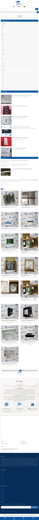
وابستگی (3, 89)
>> (36, 370)
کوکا (2, 61)
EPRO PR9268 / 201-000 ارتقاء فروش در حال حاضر (29, 275)
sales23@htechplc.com (24, 443)
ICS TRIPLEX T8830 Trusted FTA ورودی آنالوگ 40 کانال (21, 127)
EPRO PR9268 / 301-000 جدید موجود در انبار (9, 294)
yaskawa (3, 65)
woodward (3, 81)
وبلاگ (2, 478)
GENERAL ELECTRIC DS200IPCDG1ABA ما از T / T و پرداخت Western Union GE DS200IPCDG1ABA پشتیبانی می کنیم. (29, 341)
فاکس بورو (3, 43)
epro (2, 27)
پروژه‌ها (2, 481)
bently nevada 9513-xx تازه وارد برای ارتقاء (29, 207)
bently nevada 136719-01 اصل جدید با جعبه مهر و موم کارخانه (10, 207)
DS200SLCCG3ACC (3, 490)
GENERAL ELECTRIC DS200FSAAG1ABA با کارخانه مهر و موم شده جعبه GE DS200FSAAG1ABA (10, 320)
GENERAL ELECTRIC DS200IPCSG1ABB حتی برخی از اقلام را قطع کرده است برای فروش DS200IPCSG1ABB (10, 341)
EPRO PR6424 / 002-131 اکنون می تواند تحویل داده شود (29, 252)
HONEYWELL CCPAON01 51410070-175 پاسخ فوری (10, 249)
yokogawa (3, 53)
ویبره (2, 29)
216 (23, 370)
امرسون (3, 47)
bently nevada (4, 25)
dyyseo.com (33, 515)
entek (2, 37)
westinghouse (4, 49)
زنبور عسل (3, 51)
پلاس (2, 83)
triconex (3, 45)
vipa (2, 87)
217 (25, 370)
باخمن (2, 79)
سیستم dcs (3, 39)
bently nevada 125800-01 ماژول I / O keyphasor (20, 137)
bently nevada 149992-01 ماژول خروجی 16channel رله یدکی (22, 95)
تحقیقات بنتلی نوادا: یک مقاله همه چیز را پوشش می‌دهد (19, 164)
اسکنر (2, 75)
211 (9, 370)
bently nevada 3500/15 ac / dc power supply (20, 116)
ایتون (2, 31)
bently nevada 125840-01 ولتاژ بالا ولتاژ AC (19, 148)
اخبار (2, 476)
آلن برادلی (3, 73)
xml (1, 483)
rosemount (3, 63)
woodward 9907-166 (4, 499)
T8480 (2, 488)
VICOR (2, 33)
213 (15, 370)
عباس (2, 41)
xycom (3, 59)
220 (33, 370)
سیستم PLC (3, 69)
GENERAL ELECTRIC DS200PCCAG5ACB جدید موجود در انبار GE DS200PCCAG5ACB (10, 363)
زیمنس (3, 77)
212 (12, 370)
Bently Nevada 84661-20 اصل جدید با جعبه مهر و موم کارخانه (29, 228)
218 (28, 370)
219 (31, 370)
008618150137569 (4, 443)
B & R (2, 57)
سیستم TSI (3, 23)
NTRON (3, 35)
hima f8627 (2, 497)
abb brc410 (2, 495)
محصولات (2, 474)
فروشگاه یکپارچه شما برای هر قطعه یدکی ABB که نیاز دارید (20, 160)
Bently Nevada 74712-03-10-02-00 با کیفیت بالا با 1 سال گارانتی (10, 228)
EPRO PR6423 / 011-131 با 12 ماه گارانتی (10, 275)
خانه (2, 472)
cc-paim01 (2, 492)
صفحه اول (4, 370)
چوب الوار (3, 67)
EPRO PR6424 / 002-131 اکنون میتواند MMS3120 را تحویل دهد (29, 299)
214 (17, 370)
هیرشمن (3, 85)
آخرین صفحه (19, 372)
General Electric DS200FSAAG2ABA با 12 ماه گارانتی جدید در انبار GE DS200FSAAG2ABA (29, 320)
